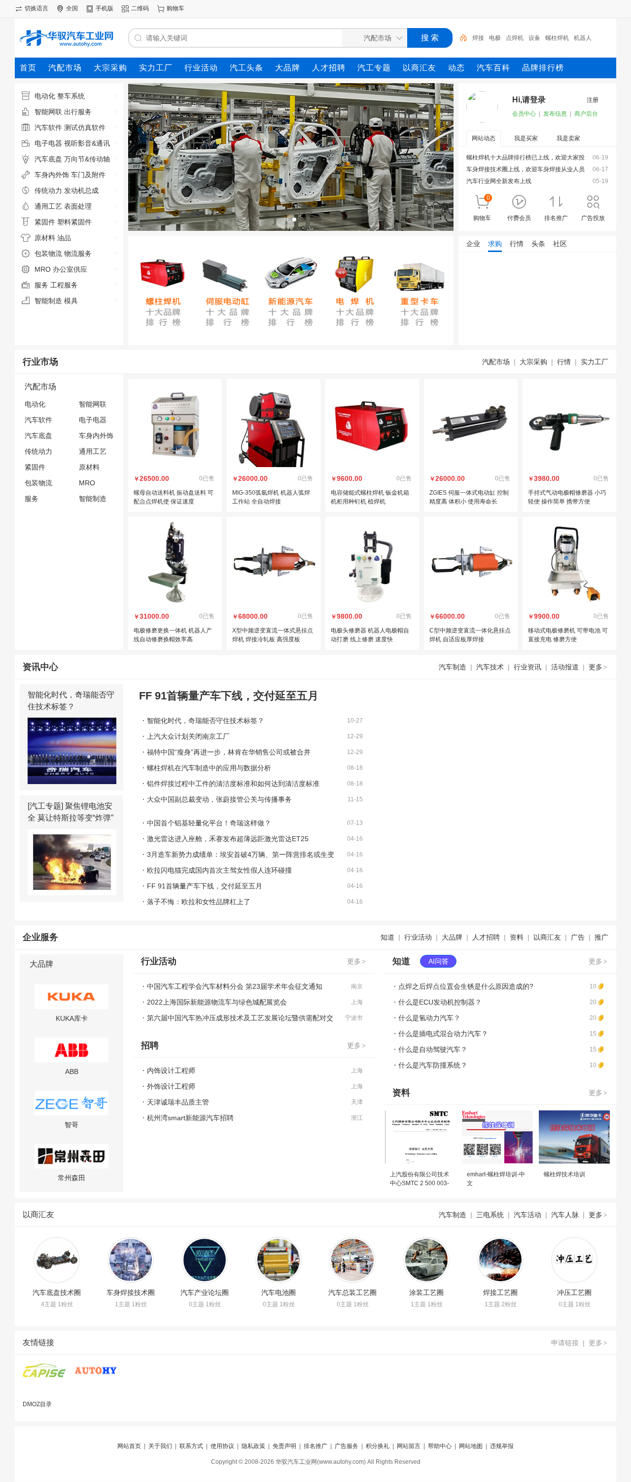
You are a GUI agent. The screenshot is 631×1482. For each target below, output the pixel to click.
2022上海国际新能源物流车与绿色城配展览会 (217, 1002)
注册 (592, 99)
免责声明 (284, 1446)
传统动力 (38, 451)
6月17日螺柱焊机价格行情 (501, 291)
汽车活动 (527, 1215)
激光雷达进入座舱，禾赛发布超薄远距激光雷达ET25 (228, 839)
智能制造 (92, 499)
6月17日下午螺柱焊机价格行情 (507, 277)
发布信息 (555, 113)
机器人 (583, 37)
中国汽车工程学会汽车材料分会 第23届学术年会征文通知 (234, 986)
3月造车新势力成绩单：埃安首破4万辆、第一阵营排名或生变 (240, 854)
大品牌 (452, 937)
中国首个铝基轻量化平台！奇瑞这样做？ (209, 823)
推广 (601, 937)
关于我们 (160, 1446)
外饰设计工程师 (171, 1086)
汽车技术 (490, 667)
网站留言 (409, 1446)
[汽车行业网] (95, 1376)
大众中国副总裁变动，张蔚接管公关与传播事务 (219, 799)
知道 (387, 937)
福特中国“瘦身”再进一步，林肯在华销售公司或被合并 (229, 752)
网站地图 (471, 1446)
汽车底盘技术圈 (57, 1292)
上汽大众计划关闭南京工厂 (188, 736)
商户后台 (586, 113)
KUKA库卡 (72, 1018)
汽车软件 (38, 420)
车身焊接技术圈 (130, 1292)
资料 (517, 937)
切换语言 (36, 8)
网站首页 (129, 1446)
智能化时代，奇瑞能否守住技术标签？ (205, 721)
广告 (578, 937)
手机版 (104, 8)
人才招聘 (486, 937)
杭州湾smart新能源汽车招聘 (190, 1118)
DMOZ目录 (37, 1404)
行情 (564, 362)
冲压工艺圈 (574, 1292)
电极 (495, 37)
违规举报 (502, 1446)
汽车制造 (452, 667)
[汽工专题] (45, 806)
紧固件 (35, 467)
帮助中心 (440, 1446)
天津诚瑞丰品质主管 (178, 1102)
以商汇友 (547, 937)
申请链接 (565, 1343)
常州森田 (71, 1178)
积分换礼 (377, 1446)
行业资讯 (527, 667)
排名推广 (315, 1446)
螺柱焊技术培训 (564, 1174)
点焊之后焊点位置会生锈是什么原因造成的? (465, 986)
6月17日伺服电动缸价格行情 (504, 263)
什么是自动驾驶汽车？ (432, 1049)
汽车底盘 (38, 436)
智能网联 (92, 404)
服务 (31, 499)
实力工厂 (594, 362)
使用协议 (222, 1446)
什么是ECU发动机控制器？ (440, 1002)
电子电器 (92, 420)
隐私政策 (253, 1446)
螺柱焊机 (557, 37)
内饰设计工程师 (171, 1070)
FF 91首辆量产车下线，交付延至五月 (204, 886)
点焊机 (515, 37)
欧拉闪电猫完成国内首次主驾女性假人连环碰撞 (219, 870)
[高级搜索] (460, 38)
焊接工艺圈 (500, 1292)
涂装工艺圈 (426, 1292)
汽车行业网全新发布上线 (498, 181)
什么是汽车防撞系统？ (432, 1065)
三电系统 (490, 1215)
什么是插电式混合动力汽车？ (443, 1034)
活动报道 (565, 667)
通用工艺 (92, 451)
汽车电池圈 (278, 1292)
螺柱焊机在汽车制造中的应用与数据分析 (209, 768)
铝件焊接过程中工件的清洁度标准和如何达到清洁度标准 (233, 784)
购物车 (175, 8)
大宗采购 (533, 362)
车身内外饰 (96, 436)
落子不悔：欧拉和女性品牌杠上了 (198, 902)
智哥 (71, 1125)
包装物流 (38, 483)
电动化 (35, 404)
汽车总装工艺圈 (352, 1292)
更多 (598, 667)
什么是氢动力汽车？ (429, 1018)
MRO (87, 483)
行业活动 (418, 937)
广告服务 (346, 1446)
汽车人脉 (565, 1215)
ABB (71, 1071)
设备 (534, 37)
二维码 (140, 8)
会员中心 (524, 113)
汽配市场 (496, 362)
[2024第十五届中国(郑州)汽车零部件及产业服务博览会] (44, 1376)
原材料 (89, 467)
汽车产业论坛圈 (204, 1292)
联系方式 (191, 1446)
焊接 (478, 37)
